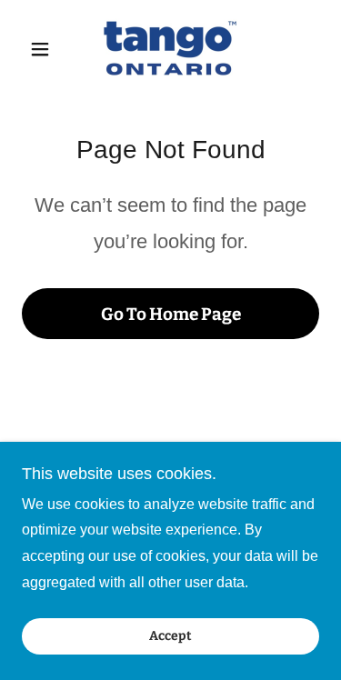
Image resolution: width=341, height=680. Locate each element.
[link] (170, 49)
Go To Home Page (171, 314)
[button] (44, 49)
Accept (170, 637)
